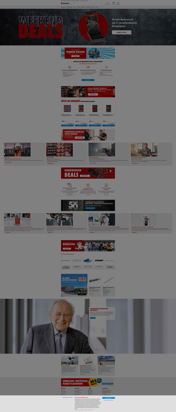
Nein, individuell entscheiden (108, 400)
